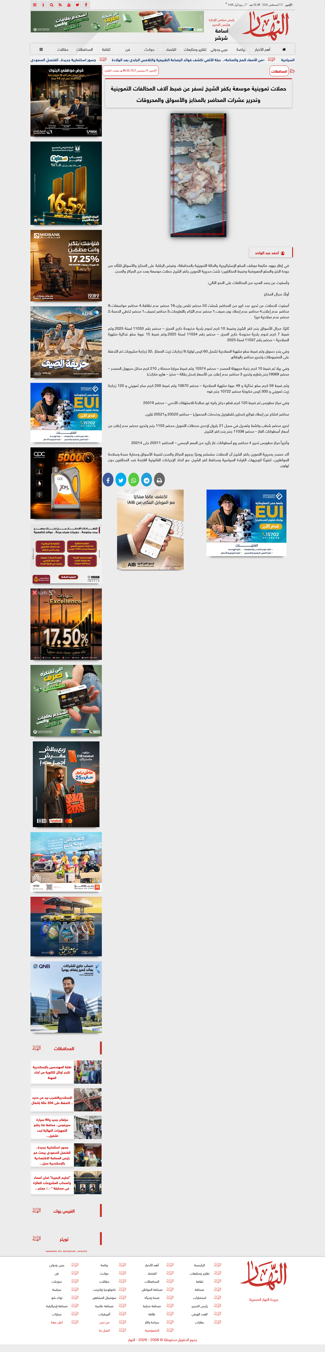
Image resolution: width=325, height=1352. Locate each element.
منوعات (57, 1281)
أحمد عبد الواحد (267, 252)
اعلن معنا (57, 1322)
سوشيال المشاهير (104, 1297)
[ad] (66, 100)
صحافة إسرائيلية (56, 1305)
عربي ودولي (219, 49)
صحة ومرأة (151, 1297)
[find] (52, 5)
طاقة (151, 1314)
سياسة (56, 1289)
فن (127, 49)
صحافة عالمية (104, 1305)
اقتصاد (171, 49)
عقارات (199, 1322)
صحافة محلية (152, 1305)
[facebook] (86, 5)
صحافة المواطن (151, 1289)
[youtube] (69, 5)
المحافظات (84, 49)
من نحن (104, 1322)
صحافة (199, 1289)
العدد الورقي (199, 1314)
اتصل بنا (104, 1330)
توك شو (56, 1297)
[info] (43, 5)
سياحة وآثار (152, 1322)
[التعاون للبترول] (66, 483)
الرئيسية (199, 1264)
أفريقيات (104, 1314)
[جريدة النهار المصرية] (117, 21)
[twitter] (77, 5)
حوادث (149, 49)
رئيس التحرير (199, 1305)
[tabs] (35, 5)
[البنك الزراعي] (246, 523)
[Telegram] (146, 479)
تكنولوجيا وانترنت (104, 1289)
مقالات (62, 49)
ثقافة (106, 49)
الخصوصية (152, 1330)
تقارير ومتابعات (195, 49)
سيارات (56, 1314)
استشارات (199, 1297)
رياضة (240, 49)
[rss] (60, 5)
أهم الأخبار (262, 49)
